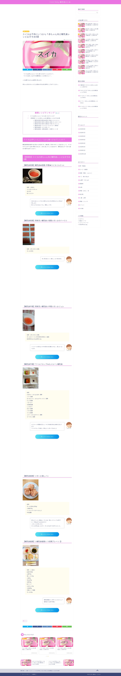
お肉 (81, 187)
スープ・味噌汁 (84, 169)
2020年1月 (82, 150)
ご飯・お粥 (83, 197)
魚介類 (81, 194)
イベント (82, 205)
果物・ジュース (26, 31)
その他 (81, 208)
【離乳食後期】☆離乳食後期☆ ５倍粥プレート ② (46, 129)
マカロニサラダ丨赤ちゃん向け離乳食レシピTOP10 (89, 91)
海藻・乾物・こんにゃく (86, 173)
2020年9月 (82, 129)
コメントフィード (83, 222)
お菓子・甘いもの (84, 180)
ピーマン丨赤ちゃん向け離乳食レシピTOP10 (89, 102)
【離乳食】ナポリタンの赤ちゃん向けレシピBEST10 (89, 86)
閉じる (57, 113)
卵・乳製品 (83, 166)
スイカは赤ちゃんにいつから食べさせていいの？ (42, 116)
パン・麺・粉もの (84, 176)
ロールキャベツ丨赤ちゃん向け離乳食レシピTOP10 (89, 107)
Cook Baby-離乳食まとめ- (60, 2)
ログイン (81, 218)
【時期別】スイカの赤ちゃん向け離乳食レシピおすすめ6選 (45, 118)
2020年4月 (82, 143)
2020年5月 (82, 139)
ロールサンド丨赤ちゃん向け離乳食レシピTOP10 (89, 96)
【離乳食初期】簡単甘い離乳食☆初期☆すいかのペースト (47, 122)
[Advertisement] (47, 17)
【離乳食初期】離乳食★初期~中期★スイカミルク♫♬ (47, 120)
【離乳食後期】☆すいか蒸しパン (42, 127)
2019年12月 (83, 153)
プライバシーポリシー (26, 674)
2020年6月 (82, 136)
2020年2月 (82, 146)
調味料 (81, 183)
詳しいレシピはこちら (47, 213)
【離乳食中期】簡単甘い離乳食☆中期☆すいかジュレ (46, 123)
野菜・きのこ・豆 (84, 190)
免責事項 (34, 674)
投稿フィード (82, 220)
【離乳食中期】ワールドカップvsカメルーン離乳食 (46, 125)
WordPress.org (83, 224)
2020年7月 (82, 132)
